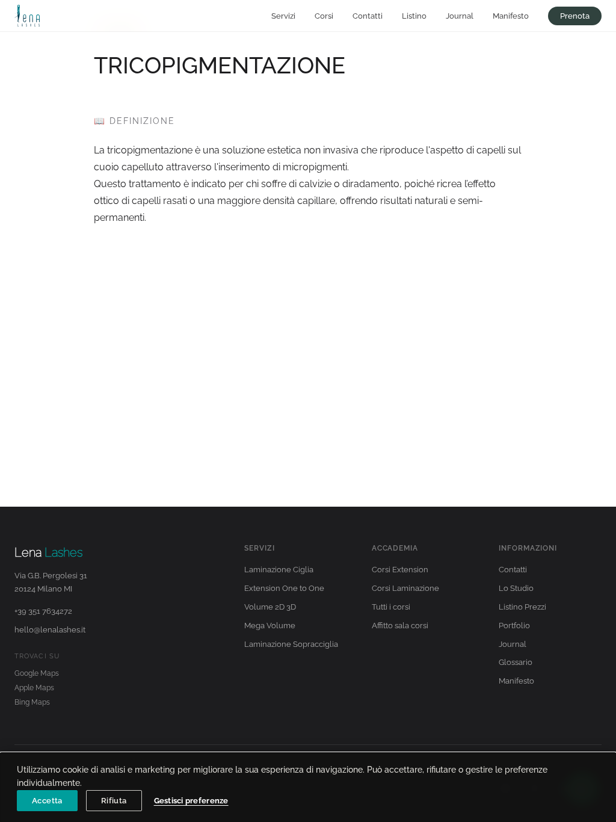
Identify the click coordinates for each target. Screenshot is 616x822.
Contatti (368, 15)
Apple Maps (34, 688)
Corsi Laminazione (405, 588)
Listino (414, 15)
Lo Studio (516, 588)
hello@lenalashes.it (49, 629)
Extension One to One (284, 588)
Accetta (47, 800)
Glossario (515, 662)
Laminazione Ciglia (278, 569)
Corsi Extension (400, 569)
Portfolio (514, 625)
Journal (459, 15)
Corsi (324, 15)
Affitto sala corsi (400, 625)
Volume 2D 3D (270, 606)
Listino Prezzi (522, 606)
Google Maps (36, 673)
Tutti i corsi (391, 606)
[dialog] (308, 787)
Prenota (575, 15)
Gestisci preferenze (191, 800)
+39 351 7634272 (43, 611)
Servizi (283, 15)
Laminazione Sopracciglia (291, 644)
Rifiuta (114, 800)
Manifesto (511, 15)
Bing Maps (32, 702)
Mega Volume (269, 625)
